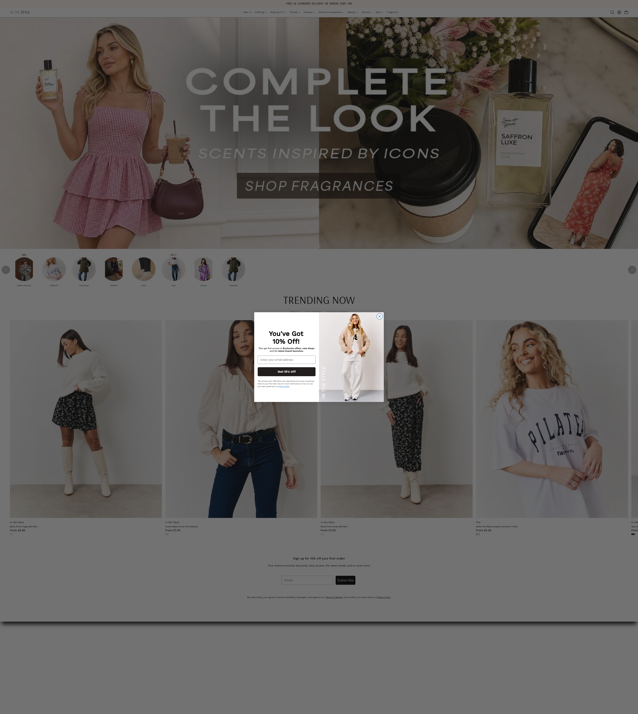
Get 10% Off (287, 372)
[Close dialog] (379, 316)
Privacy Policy (284, 386)
